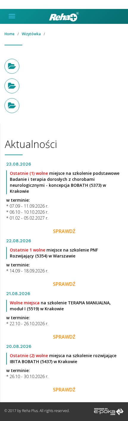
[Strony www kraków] (109, 411)
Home (9, 33)
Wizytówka (31, 33)
